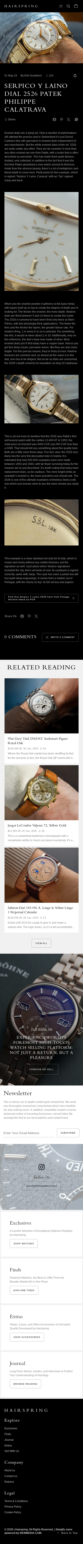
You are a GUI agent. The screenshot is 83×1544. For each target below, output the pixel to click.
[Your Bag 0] (76, 6)
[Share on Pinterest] (61, 119)
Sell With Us (11, 1451)
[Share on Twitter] (68, 119)
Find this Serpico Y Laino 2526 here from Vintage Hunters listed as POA (38, 598)
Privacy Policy (12, 1506)
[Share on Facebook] (54, 119)
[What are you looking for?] (68, 6)
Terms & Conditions (16, 1501)
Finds (7, 1434)
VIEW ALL (41, 943)
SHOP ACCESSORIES (27, 1337)
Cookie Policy (12, 1512)
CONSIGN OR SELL (41, 1069)
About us (9, 1470)
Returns (9, 1481)
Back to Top (69, 1533)
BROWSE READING (25, 1384)
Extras (8, 1445)
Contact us (10, 1476)
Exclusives (10, 1428)
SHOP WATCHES (24, 1243)
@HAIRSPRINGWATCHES (41, 1186)
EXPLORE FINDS (24, 1290)
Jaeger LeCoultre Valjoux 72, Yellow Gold (37, 826)
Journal (9, 1439)
